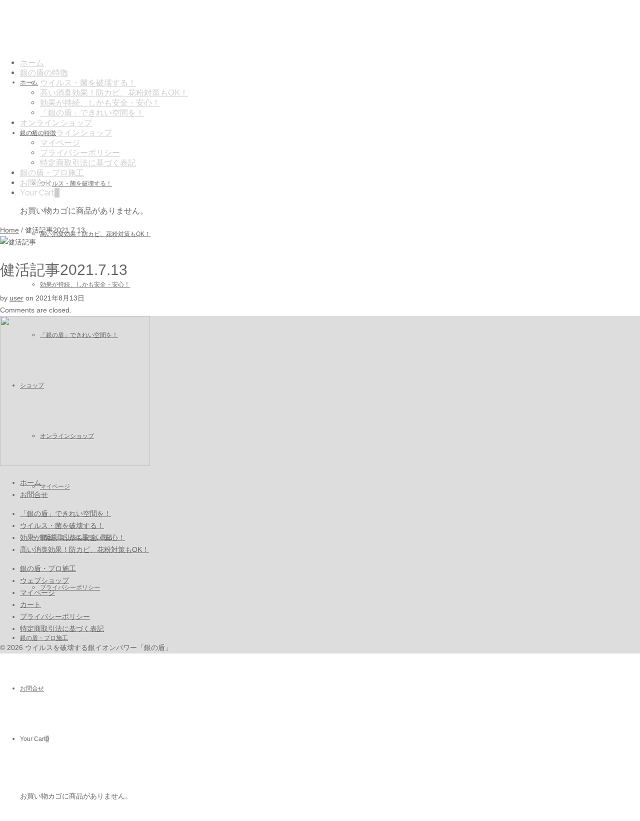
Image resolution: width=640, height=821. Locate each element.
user (17, 298)
